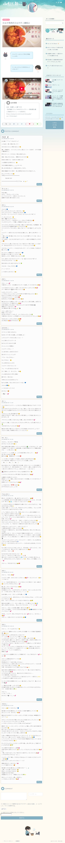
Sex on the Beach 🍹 (53, 43)
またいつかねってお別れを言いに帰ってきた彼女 (55, 48)
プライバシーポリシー (8, 841)
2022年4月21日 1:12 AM (7, 402)
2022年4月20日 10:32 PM (8, 206)
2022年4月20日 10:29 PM (8, 190)
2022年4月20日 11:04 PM (8, 280)
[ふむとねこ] (15, 6)
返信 (40, 184)
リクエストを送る (54, 125)
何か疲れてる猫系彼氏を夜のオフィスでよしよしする (55, 60)
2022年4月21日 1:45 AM (7, 439)
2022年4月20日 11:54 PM (8, 329)
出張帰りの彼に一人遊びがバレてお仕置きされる (55, 54)
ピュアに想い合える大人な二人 (55, 66)
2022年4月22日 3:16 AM (7, 705)
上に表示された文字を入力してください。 (13, 812)
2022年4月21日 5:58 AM (7, 572)
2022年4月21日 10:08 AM (8, 626)
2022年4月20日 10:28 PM (8, 138)
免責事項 (17, 841)
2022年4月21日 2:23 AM (7, 495)
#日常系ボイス (6, 19)
